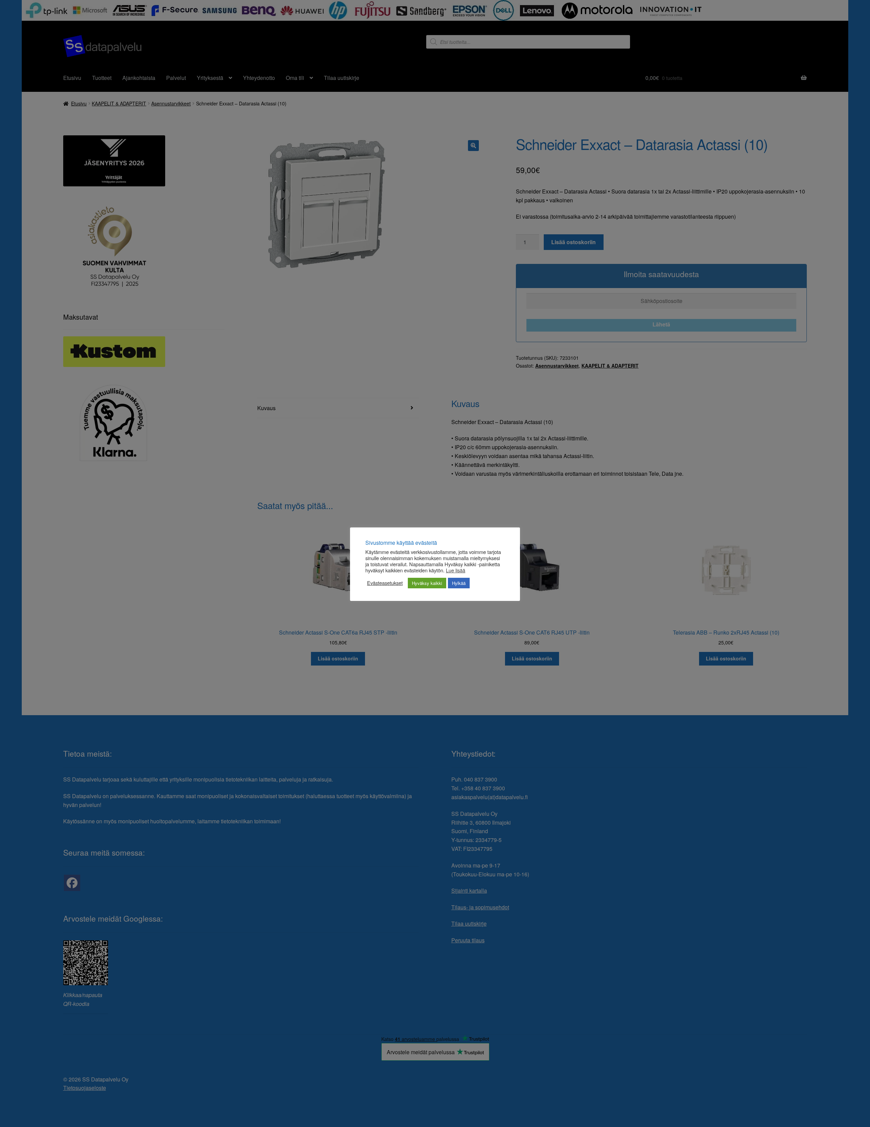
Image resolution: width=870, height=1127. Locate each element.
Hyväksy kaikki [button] (427, 583)
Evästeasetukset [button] (385, 583)
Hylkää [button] (459, 583)
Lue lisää (455, 570)
